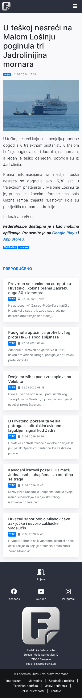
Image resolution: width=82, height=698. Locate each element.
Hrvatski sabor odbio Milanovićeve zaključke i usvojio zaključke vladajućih (39, 523)
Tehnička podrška (26, 686)
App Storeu (13, 239)
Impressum (14, 680)
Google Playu (64, 233)
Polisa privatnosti (33, 691)
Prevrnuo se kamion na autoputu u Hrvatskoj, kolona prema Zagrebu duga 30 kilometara (39, 288)
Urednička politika (62, 680)
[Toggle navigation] (75, 6)
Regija (12, 298)
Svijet (7, 74)
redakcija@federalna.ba (41, 663)
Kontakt (56, 691)
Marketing (35, 680)
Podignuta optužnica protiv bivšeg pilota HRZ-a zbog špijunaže (39, 334)
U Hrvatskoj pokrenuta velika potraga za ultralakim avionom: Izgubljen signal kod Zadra (35, 425)
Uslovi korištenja (56, 686)
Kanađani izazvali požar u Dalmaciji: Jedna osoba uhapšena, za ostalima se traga (40, 474)
